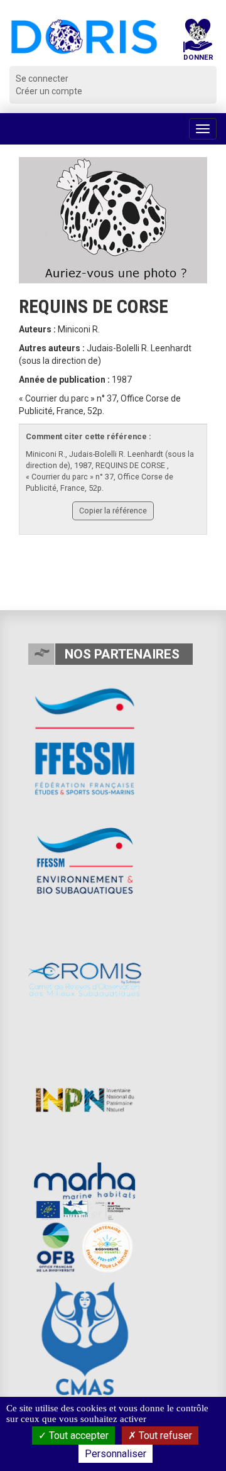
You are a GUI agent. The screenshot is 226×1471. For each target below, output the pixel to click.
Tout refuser (164, 1435)
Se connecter (42, 79)
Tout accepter (77, 1435)
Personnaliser (115, 1454)
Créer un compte (49, 91)
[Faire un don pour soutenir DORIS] (198, 42)
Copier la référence (113, 510)
